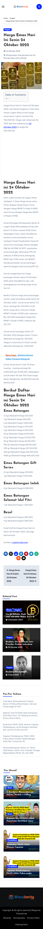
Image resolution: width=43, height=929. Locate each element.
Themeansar (21, 913)
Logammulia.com (20, 542)
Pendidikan (12, 840)
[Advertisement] (21, 157)
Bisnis (9, 610)
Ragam (8, 30)
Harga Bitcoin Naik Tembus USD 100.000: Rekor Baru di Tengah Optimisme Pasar (20, 617)
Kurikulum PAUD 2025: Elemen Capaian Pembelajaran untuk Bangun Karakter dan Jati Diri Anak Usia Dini (21, 727)
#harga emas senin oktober (15, 58)
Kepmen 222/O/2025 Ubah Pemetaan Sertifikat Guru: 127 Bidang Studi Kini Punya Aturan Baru (20, 715)
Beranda (7, 918)
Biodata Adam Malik (16, 672)
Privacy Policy (33, 918)
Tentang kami (19, 918)
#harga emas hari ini (26, 55)
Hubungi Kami (21, 924)
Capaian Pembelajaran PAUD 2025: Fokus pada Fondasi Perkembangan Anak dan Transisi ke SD (19, 739)
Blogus (35, 910)
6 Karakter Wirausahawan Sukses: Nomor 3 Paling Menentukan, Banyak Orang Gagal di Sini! (20, 704)
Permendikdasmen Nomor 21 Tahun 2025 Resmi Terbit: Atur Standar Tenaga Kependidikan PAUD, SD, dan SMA (21, 750)
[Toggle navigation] (3, 6)
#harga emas (11, 55)
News (10, 788)
